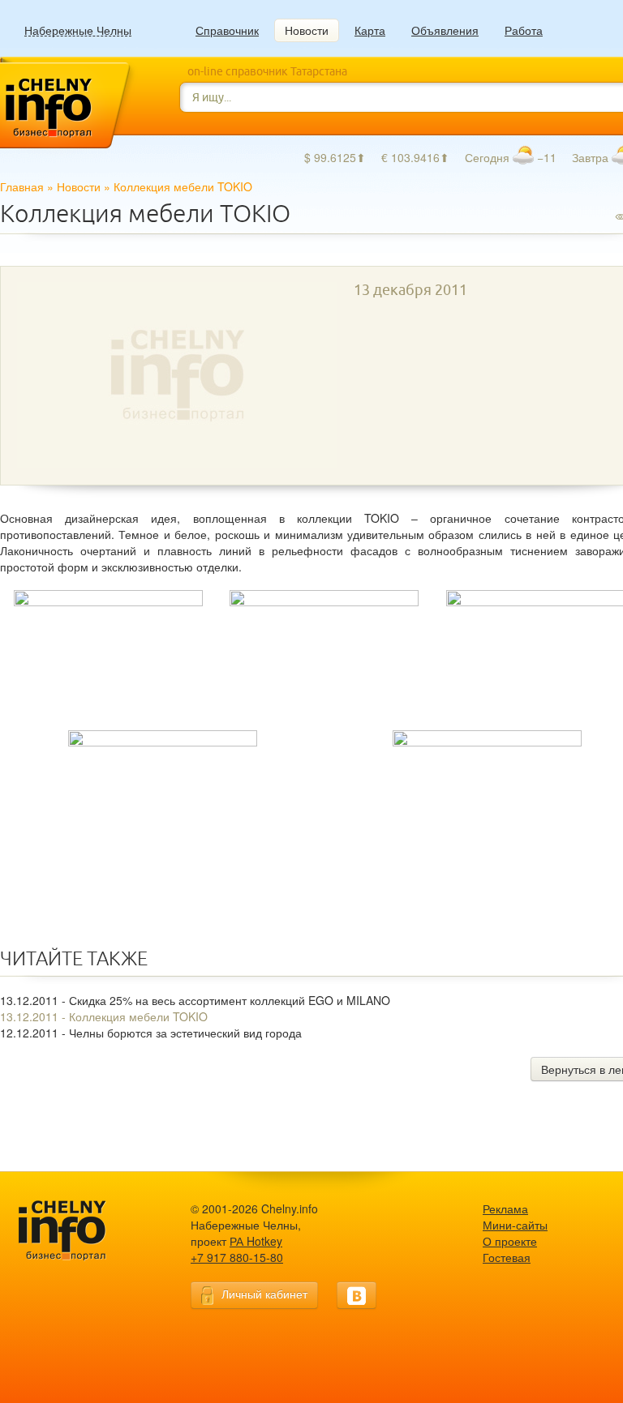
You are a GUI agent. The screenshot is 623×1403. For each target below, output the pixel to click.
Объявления (445, 30)
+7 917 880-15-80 (237, 1257)
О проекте (510, 1241)
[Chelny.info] (77, 1230)
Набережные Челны (77, 30)
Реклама (505, 1208)
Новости (307, 30)
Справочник (227, 30)
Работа (524, 30)
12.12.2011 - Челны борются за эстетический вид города (151, 1032)
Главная (22, 186)
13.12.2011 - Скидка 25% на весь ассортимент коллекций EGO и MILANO (195, 1000)
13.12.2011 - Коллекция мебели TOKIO (104, 1016)
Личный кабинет (264, 1293)
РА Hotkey (256, 1241)
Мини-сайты (515, 1225)
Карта (369, 30)
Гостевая (507, 1257)
